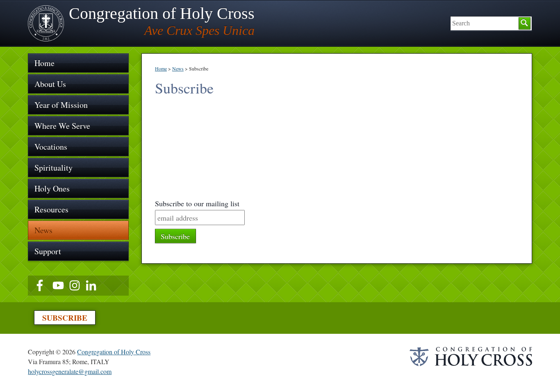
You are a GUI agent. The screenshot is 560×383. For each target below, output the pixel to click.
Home (161, 68)
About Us (50, 83)
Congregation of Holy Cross (113, 351)
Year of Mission (61, 104)
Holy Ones (52, 188)
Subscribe (64, 318)
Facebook (42, 285)
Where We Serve (62, 125)
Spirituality (53, 167)
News (178, 68)
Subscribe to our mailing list (197, 203)
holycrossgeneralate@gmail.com (70, 371)
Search (524, 23)
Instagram (74, 285)
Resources (51, 209)
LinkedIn (91, 285)
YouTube (58, 285)
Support (47, 251)
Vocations (50, 146)
